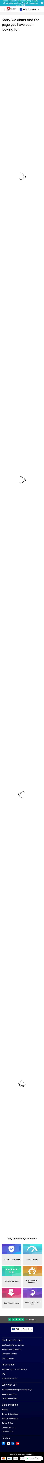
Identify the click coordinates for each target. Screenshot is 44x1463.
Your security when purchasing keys (17, 1389)
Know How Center (9, 1378)
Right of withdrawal (10, 1418)
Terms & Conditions (10, 1414)
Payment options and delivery (14, 1369)
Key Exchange (8, 1358)
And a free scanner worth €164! (27, 4)
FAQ (3, 1374)
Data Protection (8, 1427)
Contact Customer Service (13, 1345)
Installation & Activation (11, 1349)
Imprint (5, 1409)
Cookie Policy (7, 1432)
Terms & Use (7, 1423)
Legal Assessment (9, 1398)
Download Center (9, 1354)
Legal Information (9, 1394)
